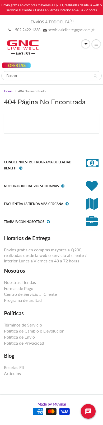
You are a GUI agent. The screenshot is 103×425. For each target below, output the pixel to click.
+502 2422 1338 (26, 30)
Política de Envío (19, 336)
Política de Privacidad (24, 342)
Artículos (12, 373)
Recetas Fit (14, 367)
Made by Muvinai (52, 404)
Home (8, 91)
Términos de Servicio (23, 324)
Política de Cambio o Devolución (34, 330)
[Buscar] (95, 76)
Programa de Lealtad (23, 300)
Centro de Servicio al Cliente (30, 294)
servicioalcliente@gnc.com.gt (71, 30)
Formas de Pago (18, 288)
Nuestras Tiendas (20, 282)
